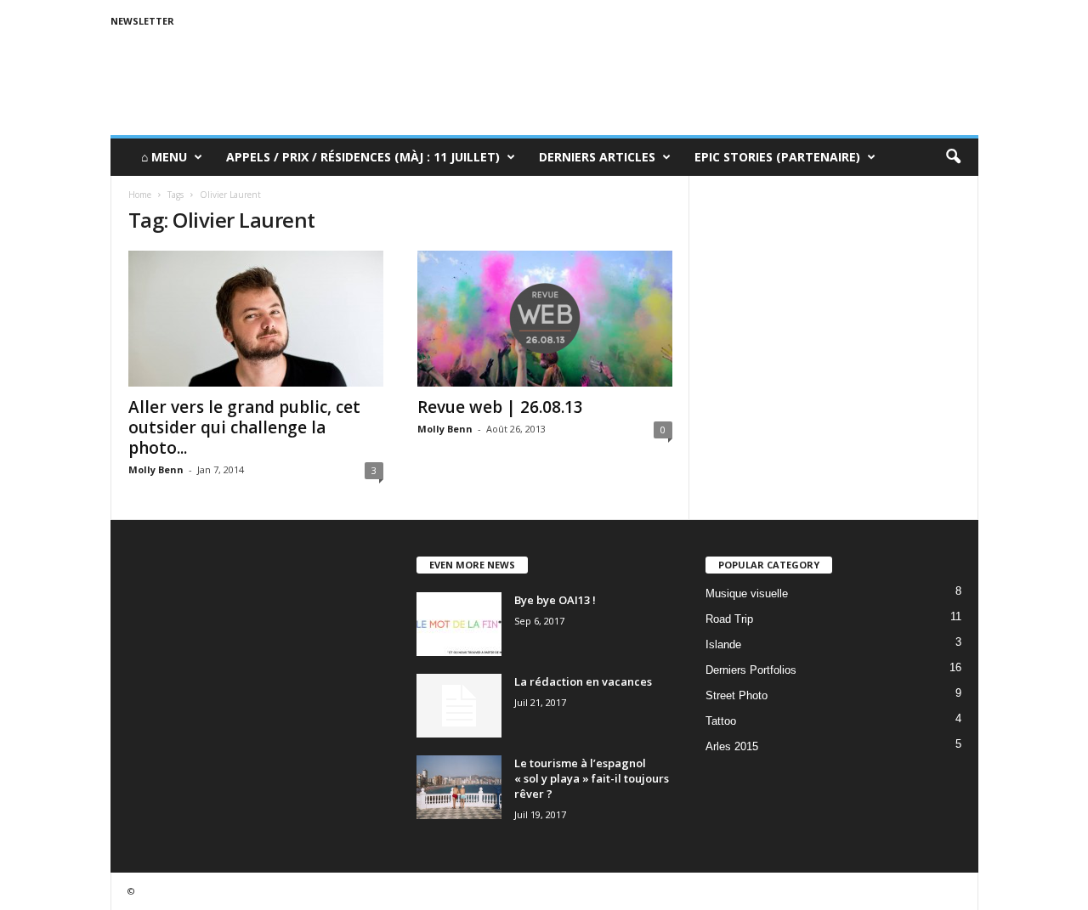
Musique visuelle (747, 593)
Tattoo (721, 721)
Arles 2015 (732, 746)
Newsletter (142, 20)
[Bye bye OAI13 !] (459, 624)
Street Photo (737, 695)
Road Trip (729, 619)
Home (139, 195)
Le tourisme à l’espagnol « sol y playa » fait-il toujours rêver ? (591, 778)
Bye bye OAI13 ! (555, 600)
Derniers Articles (597, 157)
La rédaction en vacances (583, 681)
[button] (953, 157)
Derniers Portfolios (751, 670)
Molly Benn (156, 469)
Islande (723, 644)
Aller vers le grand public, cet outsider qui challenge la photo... (244, 427)
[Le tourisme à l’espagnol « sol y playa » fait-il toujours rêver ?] (459, 787)
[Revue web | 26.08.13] (544, 319)
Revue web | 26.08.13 (500, 407)
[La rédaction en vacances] (459, 706)
